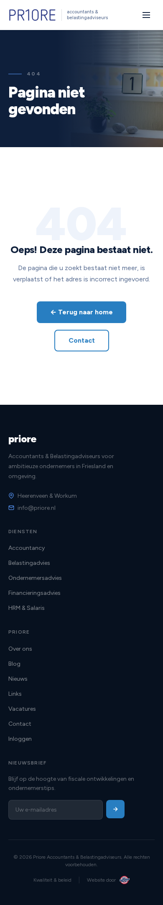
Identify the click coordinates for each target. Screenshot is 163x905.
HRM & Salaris (26, 608)
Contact (82, 340)
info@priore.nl (37, 507)
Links (15, 693)
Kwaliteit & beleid (52, 880)
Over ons (20, 648)
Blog (14, 663)
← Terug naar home (81, 312)
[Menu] (146, 15)
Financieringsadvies (34, 593)
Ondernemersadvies (35, 578)
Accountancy (26, 548)
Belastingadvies (29, 563)
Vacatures (22, 708)
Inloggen (20, 738)
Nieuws (18, 678)
